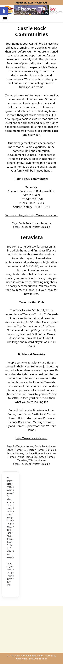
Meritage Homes (33, 453)
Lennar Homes (15, 453)
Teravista (46, 223)
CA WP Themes (39, 658)
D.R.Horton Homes (34, 449)
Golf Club (51, 449)
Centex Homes (14, 449)
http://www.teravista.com (31, 438)
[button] (4, 11)
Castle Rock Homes (29, 223)
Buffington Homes (23, 446)
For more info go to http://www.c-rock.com (31, 215)
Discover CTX (31, 9)
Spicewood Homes (44, 456)
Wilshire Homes (37, 460)
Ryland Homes (25, 456)
